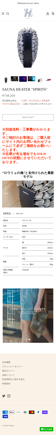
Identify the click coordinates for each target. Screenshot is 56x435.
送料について (8, 375)
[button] (26, 339)
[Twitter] (3, 396)
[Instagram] (8, 396)
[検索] (9, 14)
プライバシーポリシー (12, 366)
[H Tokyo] (28, 13)
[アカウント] (47, 14)
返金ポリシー (8, 370)
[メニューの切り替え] (3, 14)
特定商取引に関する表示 (13, 379)
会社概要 (6, 362)
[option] (28, 48)
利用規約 (6, 383)
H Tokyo (11, 426)
